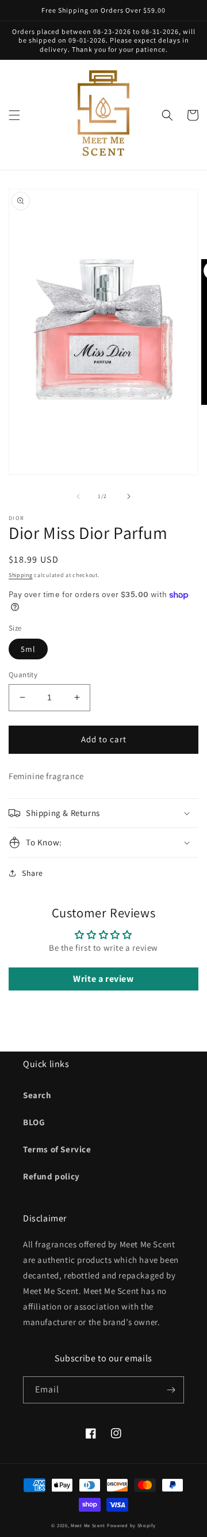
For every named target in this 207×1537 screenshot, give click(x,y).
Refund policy (51, 1176)
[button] (14, 115)
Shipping (21, 575)
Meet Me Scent (88, 1525)
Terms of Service (57, 1149)
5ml (28, 649)
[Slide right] (128, 496)
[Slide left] (78, 496)
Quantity (23, 675)
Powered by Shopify (131, 1525)
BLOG (34, 1122)
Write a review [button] (103, 979)
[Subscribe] (170, 1389)
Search (37, 1095)
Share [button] (32, 873)
